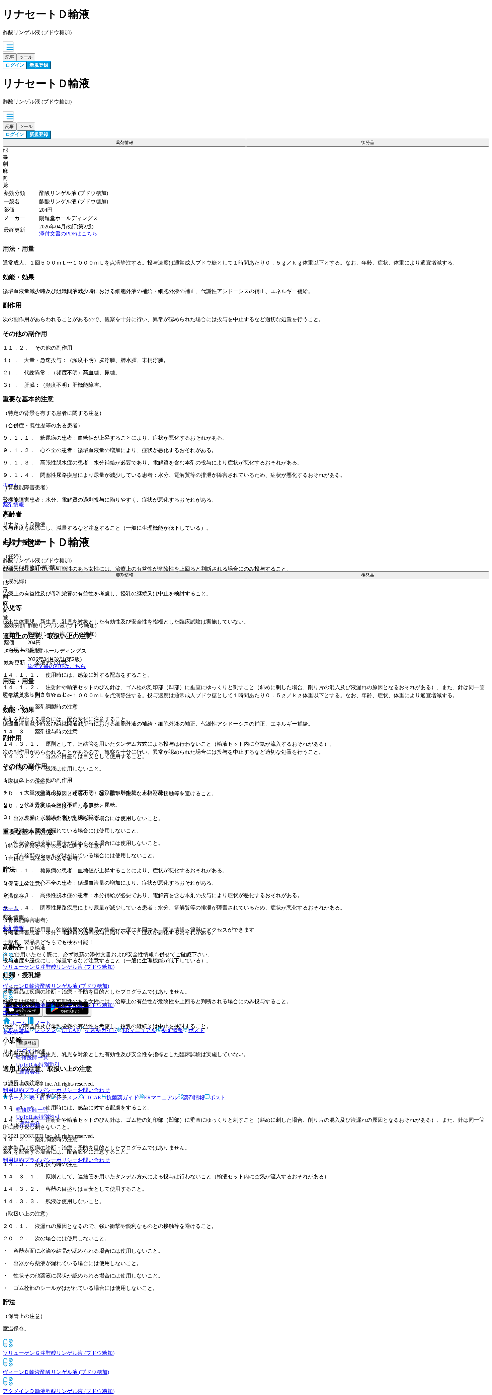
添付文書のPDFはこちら (68, 233)
